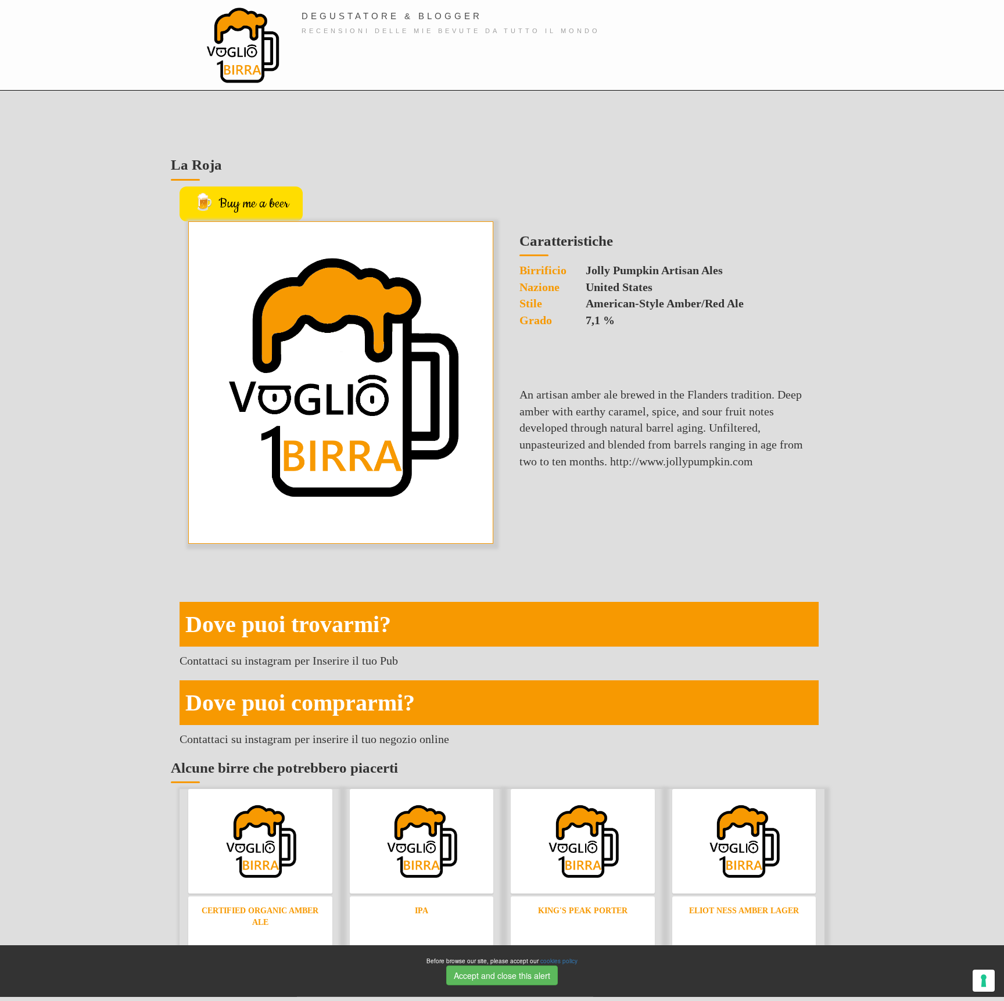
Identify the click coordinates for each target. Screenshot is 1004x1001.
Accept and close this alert (502, 975)
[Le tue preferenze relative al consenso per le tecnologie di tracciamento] (984, 981)
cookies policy (559, 961)
